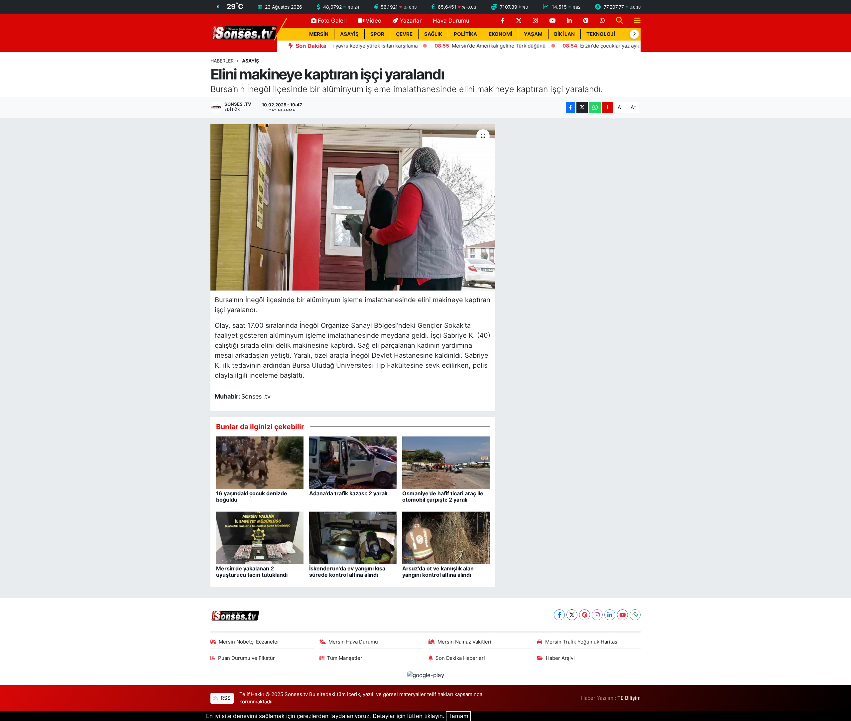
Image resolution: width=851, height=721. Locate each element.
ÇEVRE (404, 34)
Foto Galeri (332, 20)
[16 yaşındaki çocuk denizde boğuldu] (260, 462)
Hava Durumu (451, 20)
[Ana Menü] (635, 21)
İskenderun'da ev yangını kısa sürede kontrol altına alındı (347, 571)
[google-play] (425, 674)
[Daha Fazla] (607, 107)
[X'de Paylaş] (582, 107)
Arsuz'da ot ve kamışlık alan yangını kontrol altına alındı (438, 571)
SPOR (377, 34)
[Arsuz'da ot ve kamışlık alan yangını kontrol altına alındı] (446, 537)
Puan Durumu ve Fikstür (246, 658)
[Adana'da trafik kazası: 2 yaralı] (353, 462)
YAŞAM (533, 34)
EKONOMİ (500, 34)
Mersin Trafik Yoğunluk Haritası (582, 642)
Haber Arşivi (560, 658)
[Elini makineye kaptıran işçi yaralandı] (352, 207)
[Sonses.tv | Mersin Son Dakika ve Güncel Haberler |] (243, 32)
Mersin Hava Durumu (353, 642)
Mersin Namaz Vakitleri (464, 642)
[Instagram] (597, 614)
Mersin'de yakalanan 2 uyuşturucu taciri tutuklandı (252, 571)
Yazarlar (411, 20)
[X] (571, 614)
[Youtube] (622, 614)
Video (373, 20)
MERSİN (318, 34)
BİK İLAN (564, 34)
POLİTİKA (465, 34)
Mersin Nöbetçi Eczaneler (249, 642)
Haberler (222, 60)
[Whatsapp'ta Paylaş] (595, 107)
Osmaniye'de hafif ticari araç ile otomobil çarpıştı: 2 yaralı (442, 496)
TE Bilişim (629, 698)
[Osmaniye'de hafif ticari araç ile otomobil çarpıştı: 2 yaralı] (446, 462)
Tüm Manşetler (344, 658)
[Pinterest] (584, 614)
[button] (634, 34)
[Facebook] (559, 614)
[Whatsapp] (635, 614)
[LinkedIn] (609, 614)
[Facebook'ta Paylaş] (570, 107)
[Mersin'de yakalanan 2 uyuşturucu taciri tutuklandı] (260, 537)
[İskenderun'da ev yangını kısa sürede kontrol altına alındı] (353, 537)
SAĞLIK (433, 34)
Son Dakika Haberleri (460, 658)
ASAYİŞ (349, 34)
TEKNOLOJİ (600, 34)
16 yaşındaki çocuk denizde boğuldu (251, 496)
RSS (225, 698)
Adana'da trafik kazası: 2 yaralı (348, 493)
